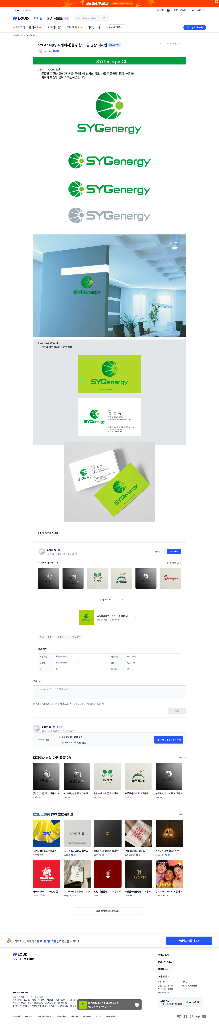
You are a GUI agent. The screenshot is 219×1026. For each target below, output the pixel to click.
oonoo (97, 895)
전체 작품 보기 (174, 562)
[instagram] (192, 1016)
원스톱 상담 (116, 27)
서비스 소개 (163, 954)
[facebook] (185, 1016)
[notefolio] (27, 10)
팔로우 (56, 51)
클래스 (98, 1016)
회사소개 (16, 1016)
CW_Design (130, 854)
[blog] (179, 1016)
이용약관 (74, 1016)
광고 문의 (87, 1016)
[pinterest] (198, 1016)
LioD (127, 895)
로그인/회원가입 (198, 10)
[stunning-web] (20, 992)
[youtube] (204, 1016)
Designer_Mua (69, 895)
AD (216, 1)
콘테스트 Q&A (165, 962)
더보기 (181, 757)
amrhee (52, 550)
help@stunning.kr (189, 985)
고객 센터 (162, 976)
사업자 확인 (61, 1016)
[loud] (16, 10)
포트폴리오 (17, 35)
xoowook (160, 854)
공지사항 (28, 1016)
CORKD (66, 854)
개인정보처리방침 (44, 1016)
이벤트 (163, 969)
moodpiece (38, 854)
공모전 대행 (111, 1016)
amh (96, 854)
